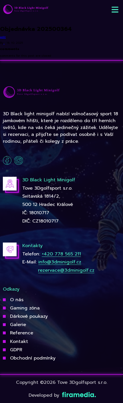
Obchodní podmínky (32, 358)
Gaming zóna (25, 308)
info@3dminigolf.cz (59, 262)
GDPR (16, 350)
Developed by (45, 395)
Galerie (18, 324)
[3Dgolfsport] (26, 9)
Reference (21, 333)
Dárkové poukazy (29, 316)
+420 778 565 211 (61, 254)
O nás (16, 300)
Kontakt (19, 341)
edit (3, 37)
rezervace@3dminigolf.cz (66, 270)
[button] (115, 9)
